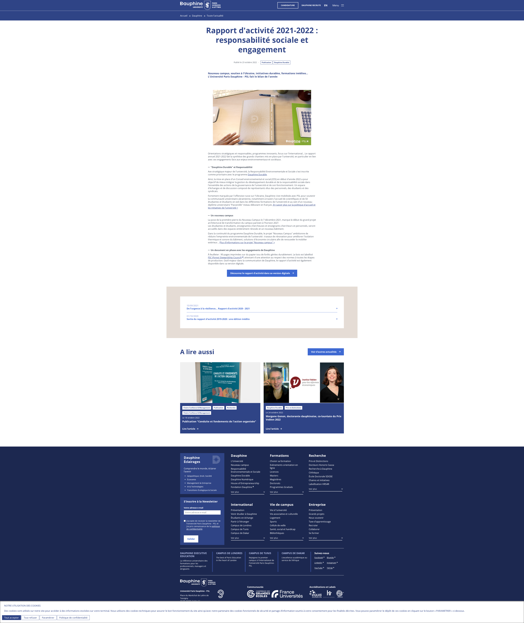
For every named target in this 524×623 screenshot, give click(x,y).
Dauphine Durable (281, 62)
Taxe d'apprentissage (320, 521)
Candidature (288, 5)
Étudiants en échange (242, 517)
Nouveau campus (240, 464)
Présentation (237, 510)
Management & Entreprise (199, 483)
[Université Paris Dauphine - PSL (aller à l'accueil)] (200, 5)
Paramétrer (48, 617)
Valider (191, 538)
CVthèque (314, 472)
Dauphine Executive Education (193, 555)
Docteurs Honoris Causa (321, 464)
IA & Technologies (195, 486)
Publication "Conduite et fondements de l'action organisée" (219, 421)
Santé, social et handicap (282, 529)
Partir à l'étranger (240, 521)
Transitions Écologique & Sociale (202, 490)
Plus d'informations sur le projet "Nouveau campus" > (247, 242)
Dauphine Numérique (242, 479)
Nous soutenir (316, 517)
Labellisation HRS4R (319, 484)
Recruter (313, 525)
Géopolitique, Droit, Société (199, 476)
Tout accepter (11, 617)
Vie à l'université (278, 510)
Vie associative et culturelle (284, 513)
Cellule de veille (278, 525)
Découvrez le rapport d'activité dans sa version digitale (260, 273)
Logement (275, 517)
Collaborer (314, 529)
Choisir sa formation (280, 461)
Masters (274, 475)
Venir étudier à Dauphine (244, 513)
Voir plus (235, 492)
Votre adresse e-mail (193, 507)
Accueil (183, 15)
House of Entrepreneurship (245, 483)
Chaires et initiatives (319, 480)
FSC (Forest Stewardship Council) (225, 257)
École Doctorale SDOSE (321, 476)
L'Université (237, 461)
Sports (273, 521)
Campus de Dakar (240, 533)
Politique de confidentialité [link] (73, 617)
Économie (191, 479)
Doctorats (275, 483)
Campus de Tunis (240, 529)
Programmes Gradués (281, 487)
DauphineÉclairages (192, 460)
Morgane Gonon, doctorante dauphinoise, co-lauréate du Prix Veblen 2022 (303, 418)
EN (325, 5)
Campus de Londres (241, 525)
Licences (274, 471)
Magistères (275, 479)
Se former (314, 533)
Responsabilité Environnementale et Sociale (245, 470)
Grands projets (316, 513)
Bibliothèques (277, 533)
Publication (266, 62)
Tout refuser (30, 617)
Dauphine (197, 15)
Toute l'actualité (215, 15)
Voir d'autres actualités (324, 351)
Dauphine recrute (311, 5)
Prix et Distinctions (318, 461)
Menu (335, 5)
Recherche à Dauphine (320, 468)
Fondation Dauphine (241, 487)
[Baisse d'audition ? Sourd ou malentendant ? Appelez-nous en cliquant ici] (221, 598)
